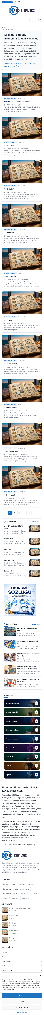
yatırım (21, 884)
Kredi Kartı (5, 957)
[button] (41, 976)
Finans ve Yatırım (7, 970)
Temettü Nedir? (9, 145)
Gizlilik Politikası (22, 1012)
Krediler (4, 952)
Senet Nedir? (9, 320)
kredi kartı (25, 898)
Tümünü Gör (35, 521)
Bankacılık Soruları (8, 966)
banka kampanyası (10, 893)
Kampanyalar (6, 961)
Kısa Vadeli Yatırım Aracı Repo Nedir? (28, 629)
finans (30, 884)
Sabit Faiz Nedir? (10, 364)
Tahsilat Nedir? (9, 233)
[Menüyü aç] (40, 19)
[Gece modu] (36, 19)
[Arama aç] (31, 19)
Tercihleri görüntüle (22, 1007)
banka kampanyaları (22, 889)
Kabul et (22, 995)
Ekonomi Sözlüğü (10, 98)
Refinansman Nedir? (11, 451)
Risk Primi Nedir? (10, 407)
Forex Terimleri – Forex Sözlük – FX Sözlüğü (28, 680)
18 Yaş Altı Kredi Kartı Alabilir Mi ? (27, 642)
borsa (35, 893)
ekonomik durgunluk (10, 898)
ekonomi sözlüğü (9, 884)
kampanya (7, 889)
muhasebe (24, 893)
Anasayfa (5, 27)
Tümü (6, 63)
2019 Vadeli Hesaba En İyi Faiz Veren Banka (28, 655)
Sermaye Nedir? (10, 276)
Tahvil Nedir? (19, 2)
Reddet (22, 1001)
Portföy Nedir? (9, 495)
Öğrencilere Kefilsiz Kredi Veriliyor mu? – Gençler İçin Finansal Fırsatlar (27, 668)
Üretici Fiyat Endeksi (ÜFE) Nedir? (17, 102)
